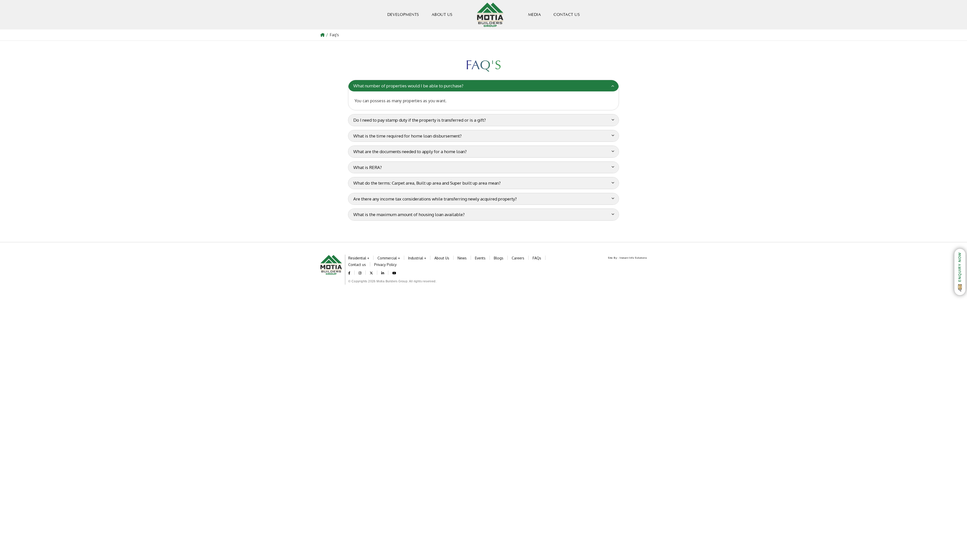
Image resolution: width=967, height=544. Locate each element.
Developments (403, 14)
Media (534, 14)
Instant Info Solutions (633, 257)
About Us (442, 14)
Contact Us (567, 14)
